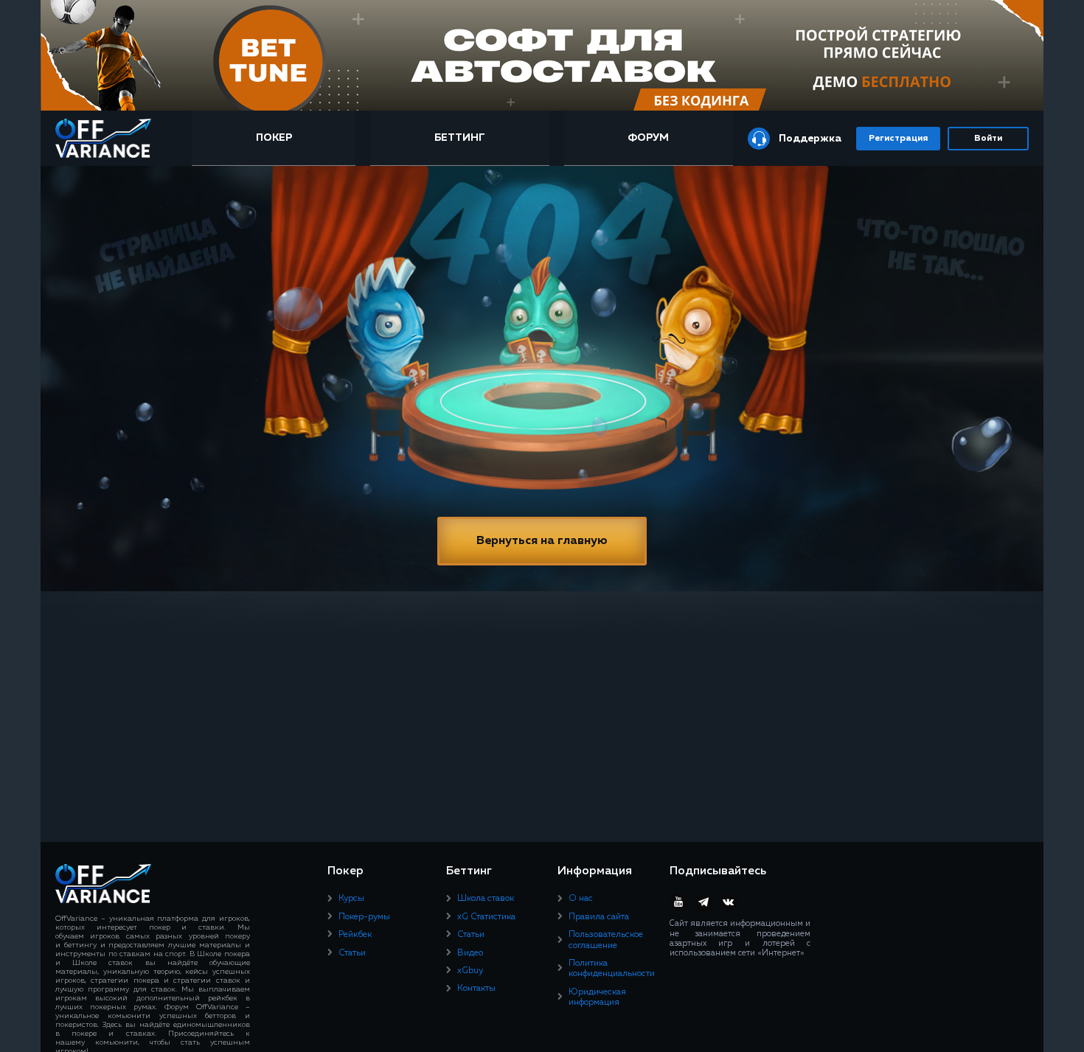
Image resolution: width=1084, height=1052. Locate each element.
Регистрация (898, 138)
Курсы (351, 898)
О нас (581, 898)
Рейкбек (355, 934)
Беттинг (459, 138)
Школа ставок (485, 898)
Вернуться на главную (542, 541)
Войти (988, 138)
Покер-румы (364, 917)
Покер (274, 138)
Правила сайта (599, 917)
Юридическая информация (597, 997)
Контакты (476, 988)
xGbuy (470, 970)
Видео (470, 953)
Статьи (352, 953)
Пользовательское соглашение (606, 940)
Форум (648, 138)
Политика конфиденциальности (612, 968)
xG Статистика (486, 917)
